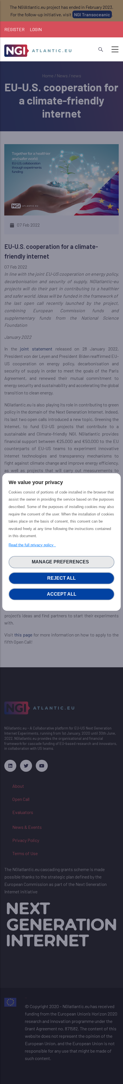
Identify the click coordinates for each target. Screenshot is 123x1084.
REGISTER (14, 29)
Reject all (61, 578)
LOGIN (36, 29)
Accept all (61, 594)
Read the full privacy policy (32, 545)
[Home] (38, 48)
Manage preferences (61, 561)
